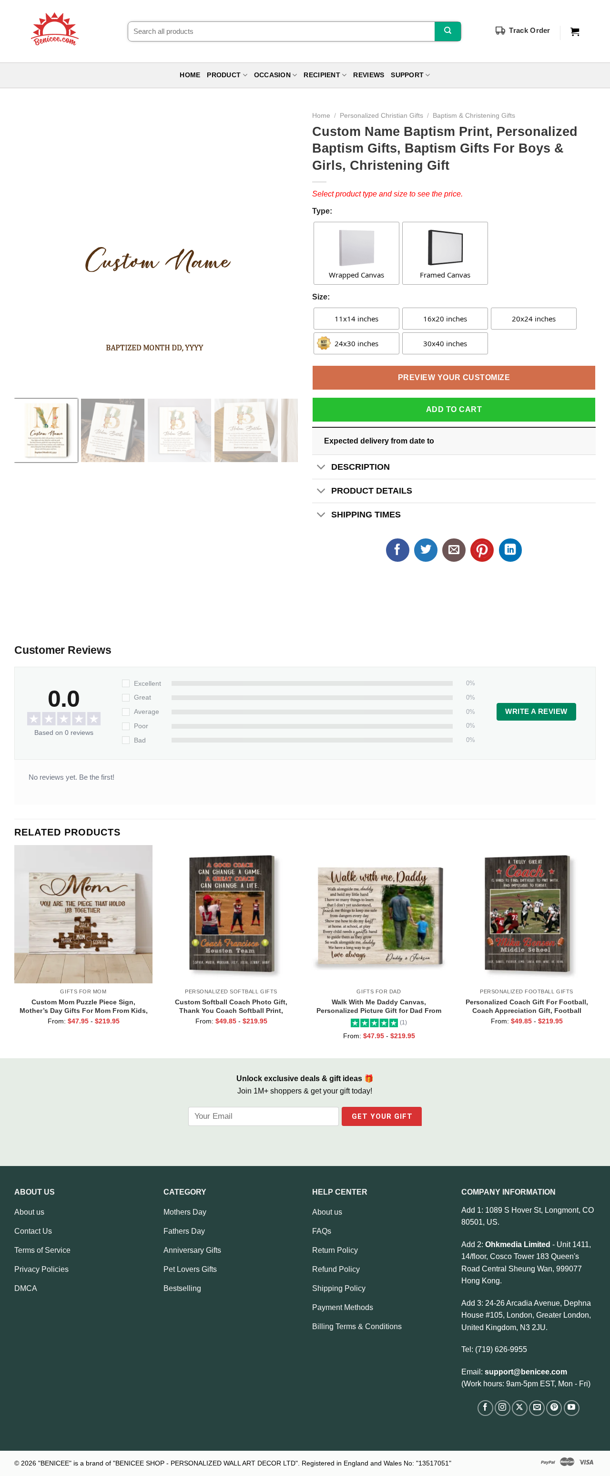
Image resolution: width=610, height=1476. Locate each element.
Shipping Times (366, 514)
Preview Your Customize (454, 377)
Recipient (322, 75)
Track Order (529, 30)
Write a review (536, 711)
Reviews (368, 75)
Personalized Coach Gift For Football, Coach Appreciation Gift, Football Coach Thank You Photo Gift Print (527, 1006)
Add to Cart (454, 409)
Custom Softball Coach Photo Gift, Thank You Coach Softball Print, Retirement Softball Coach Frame (231, 1006)
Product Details (371, 490)
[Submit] (448, 31)
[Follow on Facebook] (485, 1408)
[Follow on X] (520, 1408)
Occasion (272, 75)
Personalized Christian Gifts (381, 115)
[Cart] (574, 32)
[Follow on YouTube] (572, 1408)
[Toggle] (321, 467)
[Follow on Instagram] (502, 1408)
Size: (321, 297)
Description (360, 467)
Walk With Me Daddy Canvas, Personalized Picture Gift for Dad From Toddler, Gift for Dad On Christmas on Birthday (378, 1006)
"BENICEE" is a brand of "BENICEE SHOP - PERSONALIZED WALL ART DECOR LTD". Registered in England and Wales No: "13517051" (244, 1463)
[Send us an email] (537, 1408)
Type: (322, 211)
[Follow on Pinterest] (554, 1408)
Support (407, 75)
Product (224, 75)
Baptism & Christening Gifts (474, 115)
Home (190, 75)
